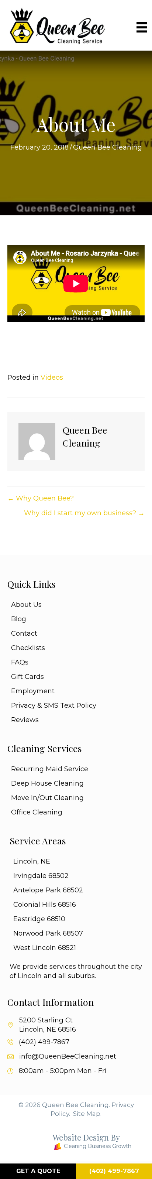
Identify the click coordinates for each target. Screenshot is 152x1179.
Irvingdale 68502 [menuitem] (41, 876)
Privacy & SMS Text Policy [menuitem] (53, 705)
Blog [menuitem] (18, 619)
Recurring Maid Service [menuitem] (49, 769)
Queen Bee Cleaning (107, 147)
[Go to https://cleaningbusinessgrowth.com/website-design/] (70, 1142)
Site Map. (87, 1113)
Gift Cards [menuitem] (27, 677)
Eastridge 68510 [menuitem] (39, 919)
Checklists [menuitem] (28, 648)
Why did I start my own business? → (84, 513)
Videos (52, 377)
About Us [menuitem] (26, 605)
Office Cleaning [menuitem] (36, 812)
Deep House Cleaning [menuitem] (47, 783)
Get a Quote (38, 1171)
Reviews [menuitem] (25, 720)
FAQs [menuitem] (19, 662)
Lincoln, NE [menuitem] (31, 861)
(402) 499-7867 (44, 1042)
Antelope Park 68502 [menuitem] (48, 890)
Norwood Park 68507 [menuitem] (48, 933)
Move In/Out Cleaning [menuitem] (47, 798)
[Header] (141, 27)
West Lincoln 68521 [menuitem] (44, 948)
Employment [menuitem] (33, 691)
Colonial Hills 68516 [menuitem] (44, 905)
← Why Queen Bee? (40, 498)
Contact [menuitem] (24, 633)
